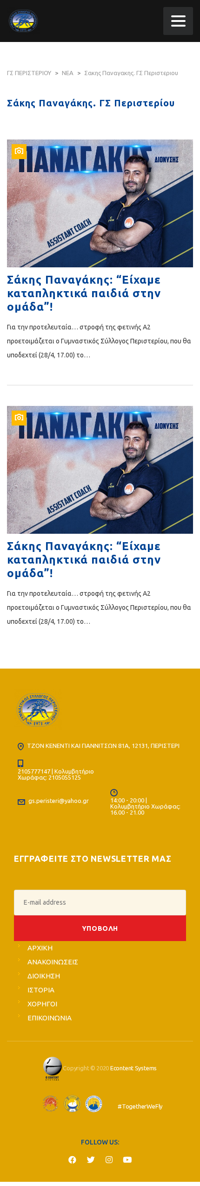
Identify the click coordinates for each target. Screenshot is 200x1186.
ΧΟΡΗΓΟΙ (42, 1004)
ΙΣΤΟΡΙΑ (40, 990)
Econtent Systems (133, 1068)
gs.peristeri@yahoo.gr (58, 800)
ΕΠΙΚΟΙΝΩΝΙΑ (49, 1018)
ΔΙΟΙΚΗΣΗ (43, 976)
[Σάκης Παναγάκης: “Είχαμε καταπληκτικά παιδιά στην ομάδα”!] (100, 203)
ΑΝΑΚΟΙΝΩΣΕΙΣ (52, 962)
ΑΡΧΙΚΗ (40, 948)
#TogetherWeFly (140, 1106)
